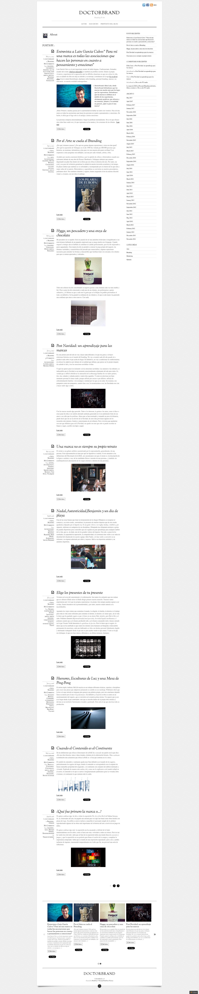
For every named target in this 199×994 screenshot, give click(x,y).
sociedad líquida (48, 624)
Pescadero (50, 251)
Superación (50, 81)
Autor (84, 24)
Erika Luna (130, 66)
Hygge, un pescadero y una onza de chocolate (82, 233)
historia (51, 168)
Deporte (51, 531)
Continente (49, 768)
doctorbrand (99, 12)
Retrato (47, 472)
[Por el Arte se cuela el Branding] (86, 921)
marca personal (51, 171)
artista (51, 463)
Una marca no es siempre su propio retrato (87, 446)
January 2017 (130, 108)
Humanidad (50, 704)
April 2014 (130, 175)
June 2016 (129, 123)
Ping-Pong (50, 709)
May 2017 (129, 98)
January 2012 (130, 232)
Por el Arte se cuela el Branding (79, 141)
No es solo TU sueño (142, 82)
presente (51, 622)
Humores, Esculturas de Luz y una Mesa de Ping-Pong (88, 681)
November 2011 (131, 239)
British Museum (51, 162)
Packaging (50, 774)
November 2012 (131, 204)
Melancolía (50, 708)
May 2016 (129, 126)
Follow (62, 129)
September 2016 (131, 115)
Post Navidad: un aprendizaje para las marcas (84, 348)
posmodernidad (49, 620)
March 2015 (130, 151)
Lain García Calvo (49, 73)
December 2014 (131, 158)
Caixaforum (50, 165)
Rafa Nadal (51, 536)
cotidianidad (49, 700)
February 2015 (131, 154)
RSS (155, 5)
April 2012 (130, 221)
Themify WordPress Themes (105, 981)
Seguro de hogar (48, 776)
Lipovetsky (50, 615)
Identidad (46, 170)
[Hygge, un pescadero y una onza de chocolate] (112, 921)
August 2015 (130, 144)
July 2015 (129, 147)
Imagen (46, 470)
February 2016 (131, 137)
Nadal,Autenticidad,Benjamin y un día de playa (87, 513)
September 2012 (131, 207)
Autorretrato (49, 465)
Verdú (52, 626)
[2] (100, 963)
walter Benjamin (48, 540)
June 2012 (129, 214)
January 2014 (130, 183)
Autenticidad (49, 159)
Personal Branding (50, 78)
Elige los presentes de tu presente (80, 593)
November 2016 (131, 112)
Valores (51, 711)
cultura (51, 166)
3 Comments (49, 358)
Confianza (50, 699)
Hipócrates (50, 702)
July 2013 (129, 186)
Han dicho (93, 24)
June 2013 (129, 190)
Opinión (51, 823)
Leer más (60, 214)
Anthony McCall (51, 696)
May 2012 (129, 218)
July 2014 (129, 168)
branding (50, 66)
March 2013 (130, 197)
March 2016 (130, 133)
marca (46, 75)
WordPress (94, 981)
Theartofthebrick (48, 838)
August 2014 (130, 165)
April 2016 (130, 130)
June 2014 (129, 172)
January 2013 (130, 200)
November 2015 (131, 140)
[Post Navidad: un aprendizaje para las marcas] (138, 921)
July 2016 (129, 119)
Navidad (46, 366)
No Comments (49, 64)
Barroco (51, 765)
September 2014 (131, 161)
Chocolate (50, 247)
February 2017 (131, 105)
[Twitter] (144, 5)
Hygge (46, 249)
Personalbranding (48, 834)
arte (52, 157)
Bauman (51, 609)
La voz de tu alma (48, 71)
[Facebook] (147, 5)
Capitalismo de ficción (49, 612)
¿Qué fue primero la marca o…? (79, 811)
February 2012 (131, 228)
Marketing (130, 256)
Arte (52, 151)
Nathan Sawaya (51, 831)
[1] (98, 963)
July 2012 (129, 211)
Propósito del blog (109, 24)
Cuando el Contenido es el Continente (84, 748)
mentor (51, 75)
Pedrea (52, 366)
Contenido (50, 766)
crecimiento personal (48, 69)
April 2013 (130, 193)
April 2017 (130, 101)
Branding (51, 61)
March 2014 (130, 179)
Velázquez (50, 474)
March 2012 (130, 225)
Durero (51, 467)
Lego (46, 830)
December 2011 (131, 235)
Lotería (46, 364)
